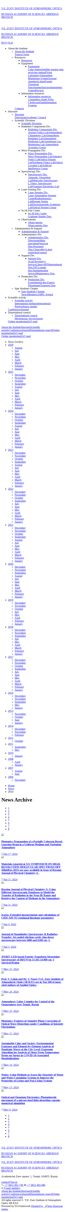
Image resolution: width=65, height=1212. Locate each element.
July (17, 350)
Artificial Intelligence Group (40, 167)
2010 (10, 753)
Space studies (30, 306)
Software (34, 102)
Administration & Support (35, 231)
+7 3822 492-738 (14, 1185)
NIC (35, 267)
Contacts (19, 108)
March (18, 362)
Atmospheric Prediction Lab (42, 140)
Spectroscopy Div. (37, 174)
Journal (25, 309)
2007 (10, 768)
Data (41, 102)
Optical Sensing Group (44, 207)
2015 (10, 711)
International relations (26, 303)
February (19, 365)
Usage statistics (12, 1188)
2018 (10, 627)
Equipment (34, 66)
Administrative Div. (38, 237)
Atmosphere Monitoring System (40, 77)
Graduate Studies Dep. (40, 216)
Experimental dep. (37, 282)
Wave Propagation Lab (40, 156)
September (20, 383)
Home (11, 785)
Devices (39, 90)
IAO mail (32, 321)
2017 (10, 657)
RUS (4, 42)
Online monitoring (17, 321)
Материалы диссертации (29, 318)
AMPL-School (45, 294)
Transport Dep (48, 285)
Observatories (35, 222)
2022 (10, 488)
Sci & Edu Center (37, 213)
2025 (10, 371)
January (19, 368)
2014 (10, 726)
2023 (10, 449)
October (19, 380)
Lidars (41, 81)
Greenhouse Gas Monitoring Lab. (44, 143)
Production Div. (36, 279)
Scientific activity (24, 300)
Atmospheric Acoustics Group (43, 146)
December (20, 374)
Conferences (14, 309)
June (17, 353)
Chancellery (39, 249)
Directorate (20, 117)
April (17, 359)
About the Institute (24, 51)
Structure (19, 114)
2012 (10, 738)
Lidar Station (35, 69)
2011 (10, 744)
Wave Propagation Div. (40, 153)
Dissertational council (26, 315)
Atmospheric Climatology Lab (45, 134)
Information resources (39, 96)
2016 (10, 693)
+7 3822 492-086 (35, 1185)
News (24, 294)
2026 (10, 344)
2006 (10, 777)
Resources (26, 60)
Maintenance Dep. (45, 273)
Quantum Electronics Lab (45, 186)
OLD (10, 42)
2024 (10, 410)
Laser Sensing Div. (38, 192)
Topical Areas (22, 54)
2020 (10, 563)
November (20, 377)
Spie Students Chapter (33, 291)
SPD (46, 264)
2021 (10, 524)
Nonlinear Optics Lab (43, 162)
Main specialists (36, 242)
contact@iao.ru (9, 1182)
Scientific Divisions (31, 123)
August (18, 347)
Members (32, 294)
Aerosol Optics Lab (38, 132)
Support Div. (35, 258)
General (42, 252)
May (17, 356)
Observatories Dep (38, 225)
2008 (10, 759)
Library (40, 264)
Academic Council (36, 117)
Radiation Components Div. (42, 129)
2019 (10, 599)
